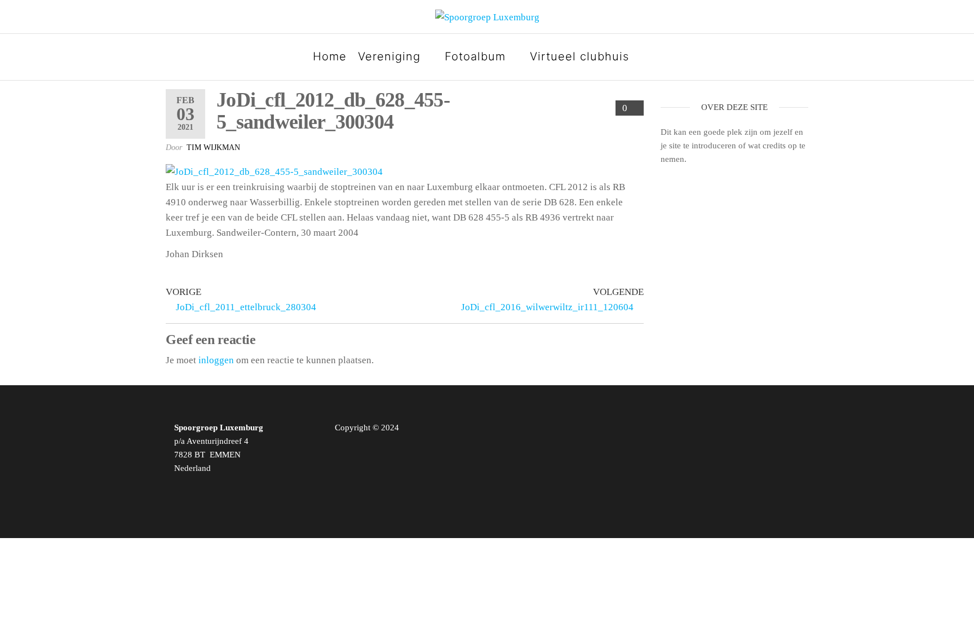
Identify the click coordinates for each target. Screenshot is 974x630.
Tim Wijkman (213, 147)
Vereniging (389, 56)
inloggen (216, 360)
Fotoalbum (475, 56)
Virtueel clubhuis (579, 56)
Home (330, 56)
